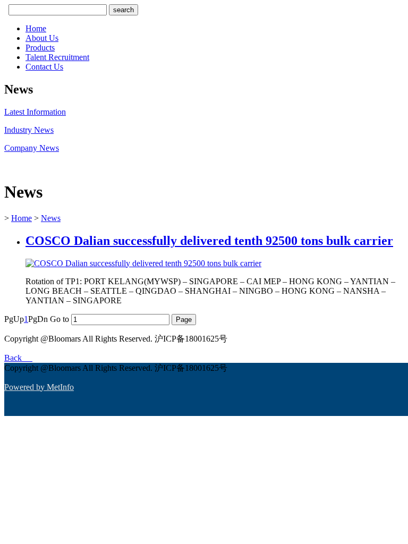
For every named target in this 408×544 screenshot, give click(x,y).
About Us (42, 37)
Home (36, 28)
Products (40, 47)
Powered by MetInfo (39, 387)
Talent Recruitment (57, 57)
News (51, 218)
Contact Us (44, 66)
